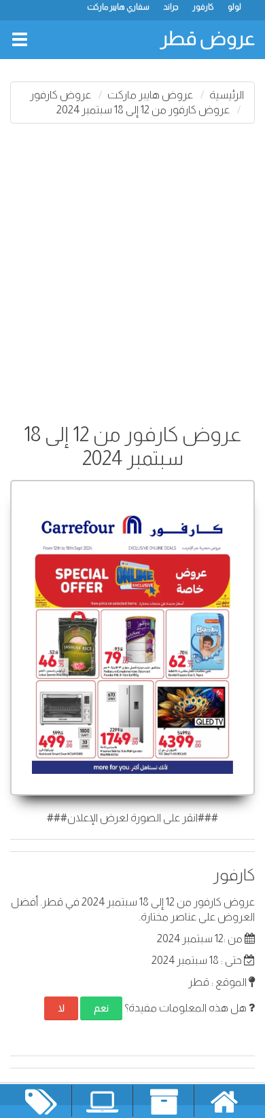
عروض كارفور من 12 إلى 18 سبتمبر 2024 (143, 109)
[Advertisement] (132, 269)
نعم (101, 1008)
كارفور (203, 7)
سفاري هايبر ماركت (118, 7)
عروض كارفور (60, 94)
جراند (171, 7)
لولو (234, 7)
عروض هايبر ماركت (150, 94)
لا (61, 1008)
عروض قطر (207, 38)
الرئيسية (226, 94)
